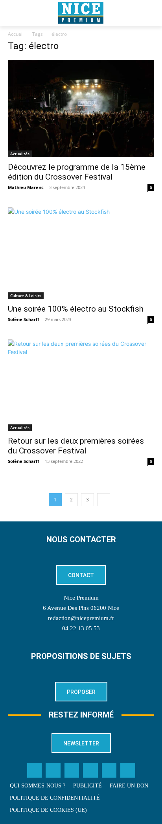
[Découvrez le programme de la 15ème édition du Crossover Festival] (81, 108)
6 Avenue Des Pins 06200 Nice (81, 608)
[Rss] (127, 770)
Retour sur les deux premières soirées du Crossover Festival (76, 445)
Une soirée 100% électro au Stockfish (76, 309)
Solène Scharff (23, 319)
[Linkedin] (90, 770)
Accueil (16, 34)
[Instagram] (71, 770)
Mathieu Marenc (26, 187)
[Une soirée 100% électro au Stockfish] (81, 253)
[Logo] (81, 13)
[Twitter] (53, 770)
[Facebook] (34, 770)
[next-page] (103, 499)
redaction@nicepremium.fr (81, 618)
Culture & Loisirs (25, 295)
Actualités (19, 153)
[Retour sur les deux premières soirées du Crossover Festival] (81, 385)
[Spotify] (109, 770)
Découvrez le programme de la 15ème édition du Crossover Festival (76, 172)
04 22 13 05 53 (81, 628)
